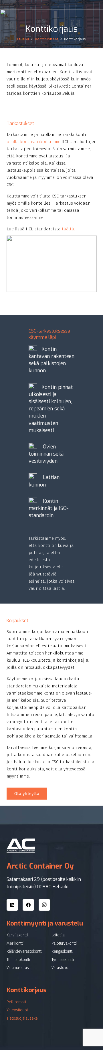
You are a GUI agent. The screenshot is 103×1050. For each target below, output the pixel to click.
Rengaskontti (62, 951)
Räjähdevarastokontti (24, 951)
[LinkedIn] (12, 905)
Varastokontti (63, 967)
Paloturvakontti (64, 943)
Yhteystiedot (17, 1010)
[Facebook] (28, 905)
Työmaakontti (63, 959)
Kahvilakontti (17, 935)
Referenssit (16, 1002)
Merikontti (15, 943)
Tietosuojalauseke (22, 1018)
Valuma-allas (18, 967)
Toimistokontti (18, 959)
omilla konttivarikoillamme (33, 141)
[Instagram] (44, 905)
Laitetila (58, 935)
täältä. (68, 229)
